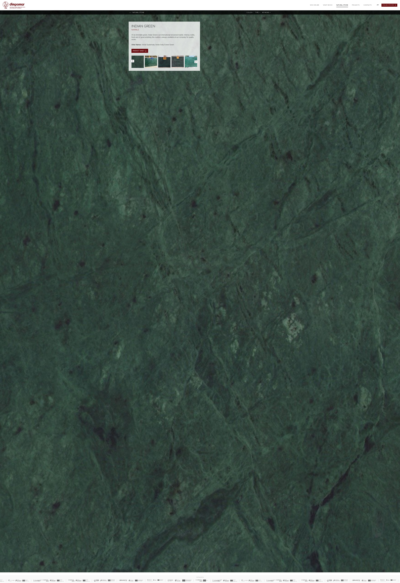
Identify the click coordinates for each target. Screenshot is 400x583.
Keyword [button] (266, 12)
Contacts (368, 5)
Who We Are (314, 5)
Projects (355, 5)
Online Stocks (388, 5)
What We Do (327, 5)
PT (378, 5)
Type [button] (257, 12)
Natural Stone (342, 5)
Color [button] (249, 12)
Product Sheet (139, 51)
